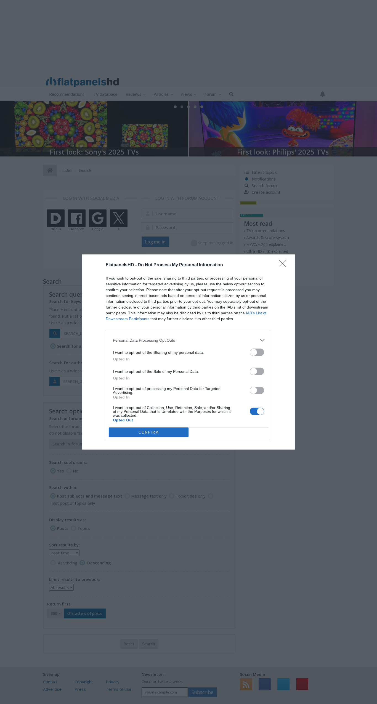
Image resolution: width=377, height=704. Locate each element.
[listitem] (188, 340)
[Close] (284, 265)
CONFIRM (149, 432)
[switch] (257, 352)
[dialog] (188, 352)
